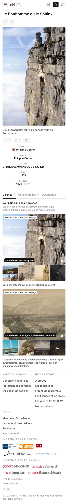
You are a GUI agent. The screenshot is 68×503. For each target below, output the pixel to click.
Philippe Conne (25, 149)
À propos (40, 380)
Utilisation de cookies (15, 390)
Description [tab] (49, 194)
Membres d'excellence (16, 418)
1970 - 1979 (23, 184)
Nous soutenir (11, 433)
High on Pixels (14, 498)
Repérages (9, 428)
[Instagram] (8, 489)
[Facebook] (4, 489)
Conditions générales (15, 380)
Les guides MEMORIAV (49, 401)
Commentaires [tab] (28, 194)
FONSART (20, 495)
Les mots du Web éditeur (17, 423)
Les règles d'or (44, 385)
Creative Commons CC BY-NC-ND (23, 166)
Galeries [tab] (9, 194)
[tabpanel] (34, 284)
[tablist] (34, 195)
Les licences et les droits (50, 395)
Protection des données (17, 385)
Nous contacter (44, 406)
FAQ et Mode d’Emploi (48, 390)
